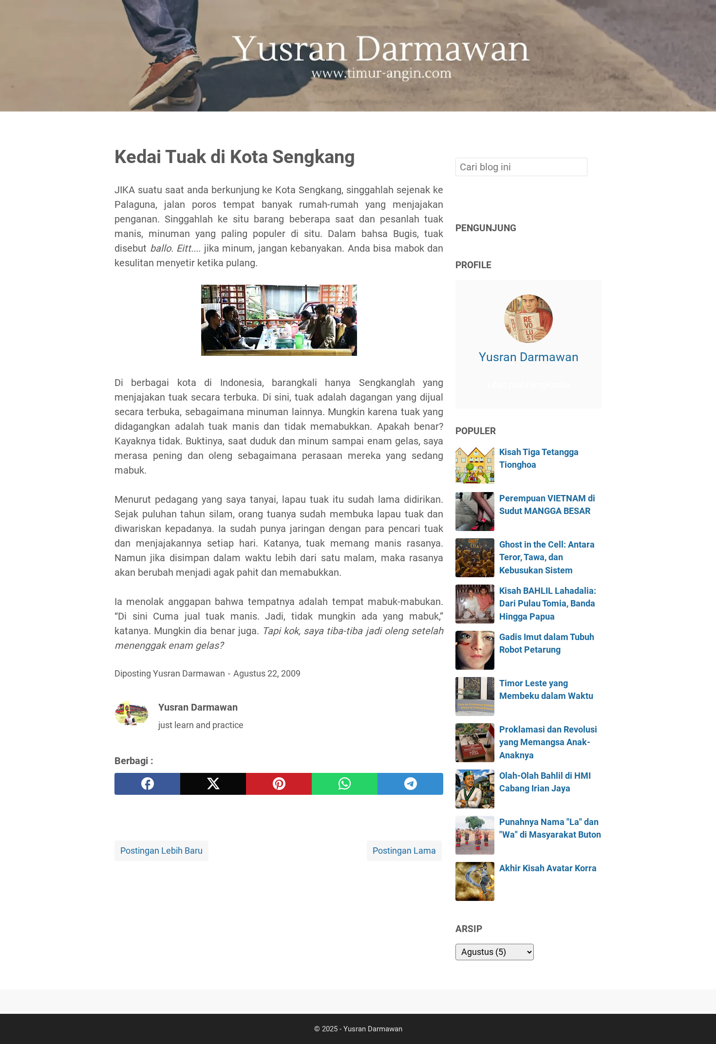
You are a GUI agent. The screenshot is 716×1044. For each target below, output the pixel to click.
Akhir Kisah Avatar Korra (548, 868)
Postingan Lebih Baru (161, 851)
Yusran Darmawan (529, 357)
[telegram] (410, 784)
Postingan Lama (404, 851)
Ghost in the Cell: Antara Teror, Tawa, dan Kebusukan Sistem (547, 557)
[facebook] (147, 784)
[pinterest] (279, 784)
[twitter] (213, 784)
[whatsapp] (344, 784)
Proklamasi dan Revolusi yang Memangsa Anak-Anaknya (548, 742)
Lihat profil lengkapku (528, 385)
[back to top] (696, 1021)
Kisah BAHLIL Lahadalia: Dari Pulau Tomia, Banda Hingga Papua (547, 604)
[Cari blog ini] (596, 128)
